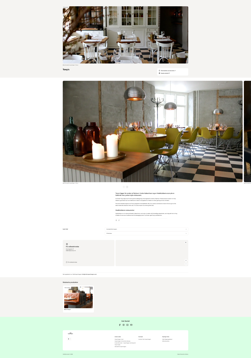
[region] (151, 253)
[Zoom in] (186, 260)
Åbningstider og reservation (168, 70)
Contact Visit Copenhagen (144, 339)
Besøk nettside (164, 73)
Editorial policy (165, 341)
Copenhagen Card (119, 339)
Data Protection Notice (182, 354)
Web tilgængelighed (167, 339)
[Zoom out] (186, 263)
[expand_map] (185, 242)
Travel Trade (117, 344)
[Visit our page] (123, 325)
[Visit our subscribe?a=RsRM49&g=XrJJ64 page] (131, 325)
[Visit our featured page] (127, 325)
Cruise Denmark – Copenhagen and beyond (125, 343)
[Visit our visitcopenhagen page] (120, 325)
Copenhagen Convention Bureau (122, 341)
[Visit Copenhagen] (70, 333)
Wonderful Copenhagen (120, 346)
